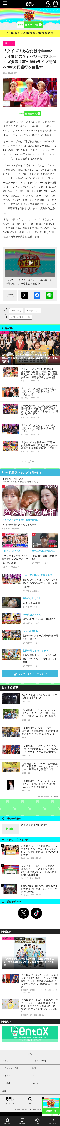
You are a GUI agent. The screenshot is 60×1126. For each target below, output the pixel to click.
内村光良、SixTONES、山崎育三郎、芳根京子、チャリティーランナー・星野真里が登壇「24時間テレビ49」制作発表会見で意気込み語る (40, 766)
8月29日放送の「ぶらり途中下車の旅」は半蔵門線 (40, 696)
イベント (36, 1083)
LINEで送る (49, 295)
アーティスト (33, 311)
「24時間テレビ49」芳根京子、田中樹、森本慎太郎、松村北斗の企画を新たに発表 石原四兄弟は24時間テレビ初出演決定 (40, 731)
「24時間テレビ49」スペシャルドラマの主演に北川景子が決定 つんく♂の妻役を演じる (40, 784)
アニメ (35, 1076)
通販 (4, 1091)
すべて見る (28, 461)
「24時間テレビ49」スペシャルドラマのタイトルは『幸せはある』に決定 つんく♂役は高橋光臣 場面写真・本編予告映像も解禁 (40, 713)
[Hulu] (30, 24)
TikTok (36, 913)
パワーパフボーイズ (20, 317)
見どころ (9, 43)
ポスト (25, 295)
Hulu (30, 113)
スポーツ (6, 1076)
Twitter (23, 913)
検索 (30, 1103)
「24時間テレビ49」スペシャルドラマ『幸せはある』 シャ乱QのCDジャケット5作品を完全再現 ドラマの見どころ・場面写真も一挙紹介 (40, 748)
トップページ (10, 1103)
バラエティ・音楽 (10, 1068)
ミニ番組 (6, 1083)
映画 (34, 1068)
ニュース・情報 (39, 1061)
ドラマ (5, 1061)
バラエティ (16, 311)
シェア (37, 295)
